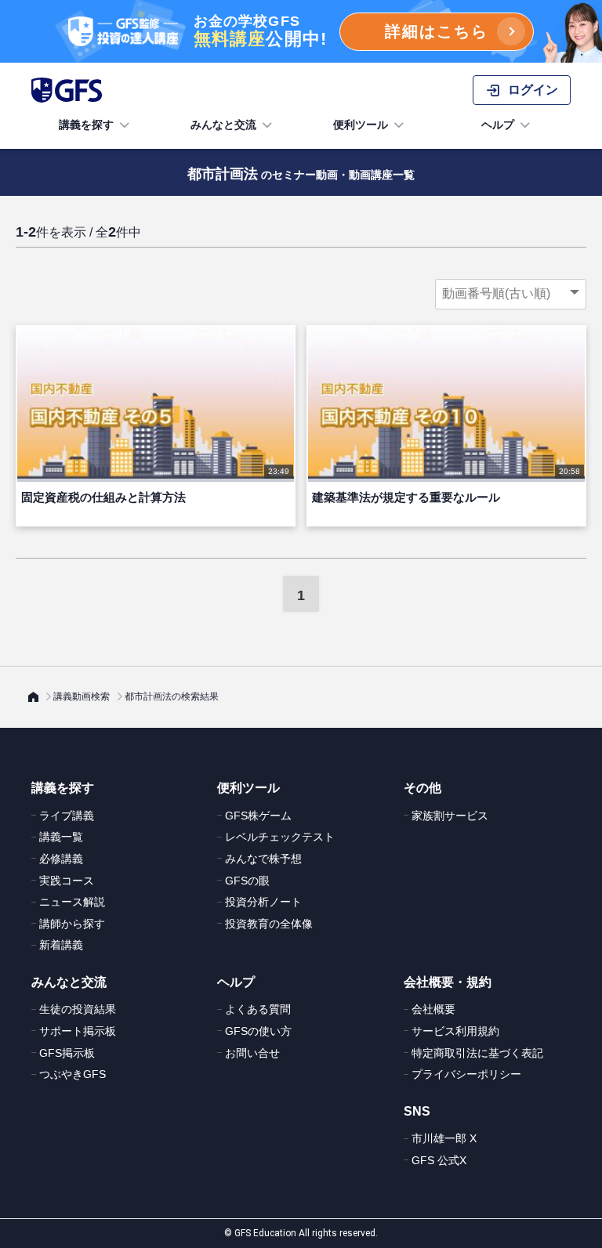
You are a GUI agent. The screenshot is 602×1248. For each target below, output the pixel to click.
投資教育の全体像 (269, 923)
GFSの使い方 (258, 1031)
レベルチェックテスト (280, 836)
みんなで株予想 (263, 858)
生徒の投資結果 (77, 1009)
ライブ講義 (66, 815)
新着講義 (61, 945)
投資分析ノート (263, 901)
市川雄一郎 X (444, 1138)
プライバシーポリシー (466, 1074)
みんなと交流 (223, 124)
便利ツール (360, 124)
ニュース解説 (72, 901)
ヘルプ (497, 124)
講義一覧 (61, 836)
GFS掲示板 (67, 1053)
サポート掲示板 (77, 1031)
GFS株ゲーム (258, 815)
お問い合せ (252, 1053)
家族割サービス (450, 815)
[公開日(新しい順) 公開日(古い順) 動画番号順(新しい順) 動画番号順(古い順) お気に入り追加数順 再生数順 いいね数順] (510, 294)
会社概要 (433, 1009)
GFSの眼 (247, 880)
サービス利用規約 (455, 1031)
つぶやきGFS (72, 1074)
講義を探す (86, 124)
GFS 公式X (439, 1160)
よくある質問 (258, 1009)
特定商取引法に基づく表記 (477, 1053)
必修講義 (61, 858)
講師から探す (72, 923)
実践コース (66, 880)
